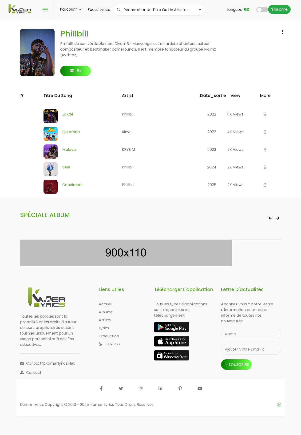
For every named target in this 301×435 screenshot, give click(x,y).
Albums (106, 312)
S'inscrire (279, 9)
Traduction (109, 336)
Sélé (66, 167)
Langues (235, 9)
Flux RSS (112, 344)
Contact (34, 372)
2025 (211, 185)
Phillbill (128, 114)
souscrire (239, 364)
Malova (69, 149)
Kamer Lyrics (102, 404)
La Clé (67, 114)
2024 (211, 167)
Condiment (72, 185)
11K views (235, 114)
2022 (211, 114)
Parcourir (69, 9)
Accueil (105, 304)
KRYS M (128, 149)
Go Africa (71, 132)
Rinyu (126, 132)
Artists (105, 320)
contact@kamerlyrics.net (50, 363)
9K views (235, 149)
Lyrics (104, 328)
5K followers (76, 72)
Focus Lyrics (99, 9)
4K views (235, 132)
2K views (235, 167)
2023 (211, 149)
